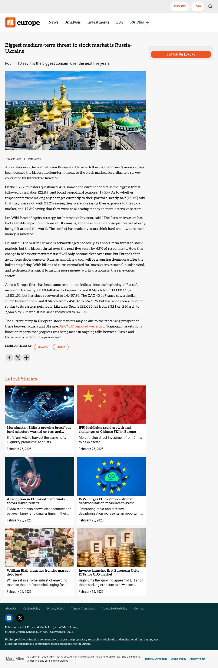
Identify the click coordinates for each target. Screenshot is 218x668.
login (198, 6)
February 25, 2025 (19, 592)
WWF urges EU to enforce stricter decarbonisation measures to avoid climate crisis (107, 501)
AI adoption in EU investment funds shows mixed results (36, 501)
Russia (61, 346)
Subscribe (180, 6)
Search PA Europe (181, 54)
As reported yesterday (81, 326)
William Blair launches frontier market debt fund (38, 573)
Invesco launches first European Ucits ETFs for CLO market (109, 573)
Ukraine (43, 346)
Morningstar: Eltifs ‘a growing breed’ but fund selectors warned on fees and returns (39, 430)
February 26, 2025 (19, 449)
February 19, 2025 (91, 592)
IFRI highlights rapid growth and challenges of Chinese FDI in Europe (107, 430)
